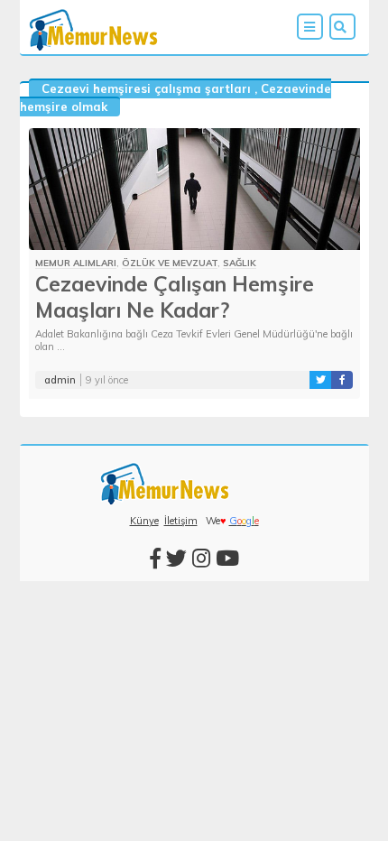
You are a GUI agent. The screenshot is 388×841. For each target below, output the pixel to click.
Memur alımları (75, 263)
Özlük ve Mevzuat (169, 263)
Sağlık (239, 263)
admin (60, 380)
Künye (144, 520)
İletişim (181, 520)
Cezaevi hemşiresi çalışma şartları (146, 88)
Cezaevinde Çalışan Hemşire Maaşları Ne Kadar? (174, 297)
